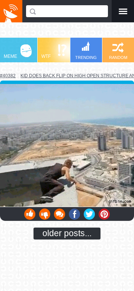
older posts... (67, 233)
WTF (46, 56)
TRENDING (86, 57)
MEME (10, 56)
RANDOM (118, 57)
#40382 (8, 75)
